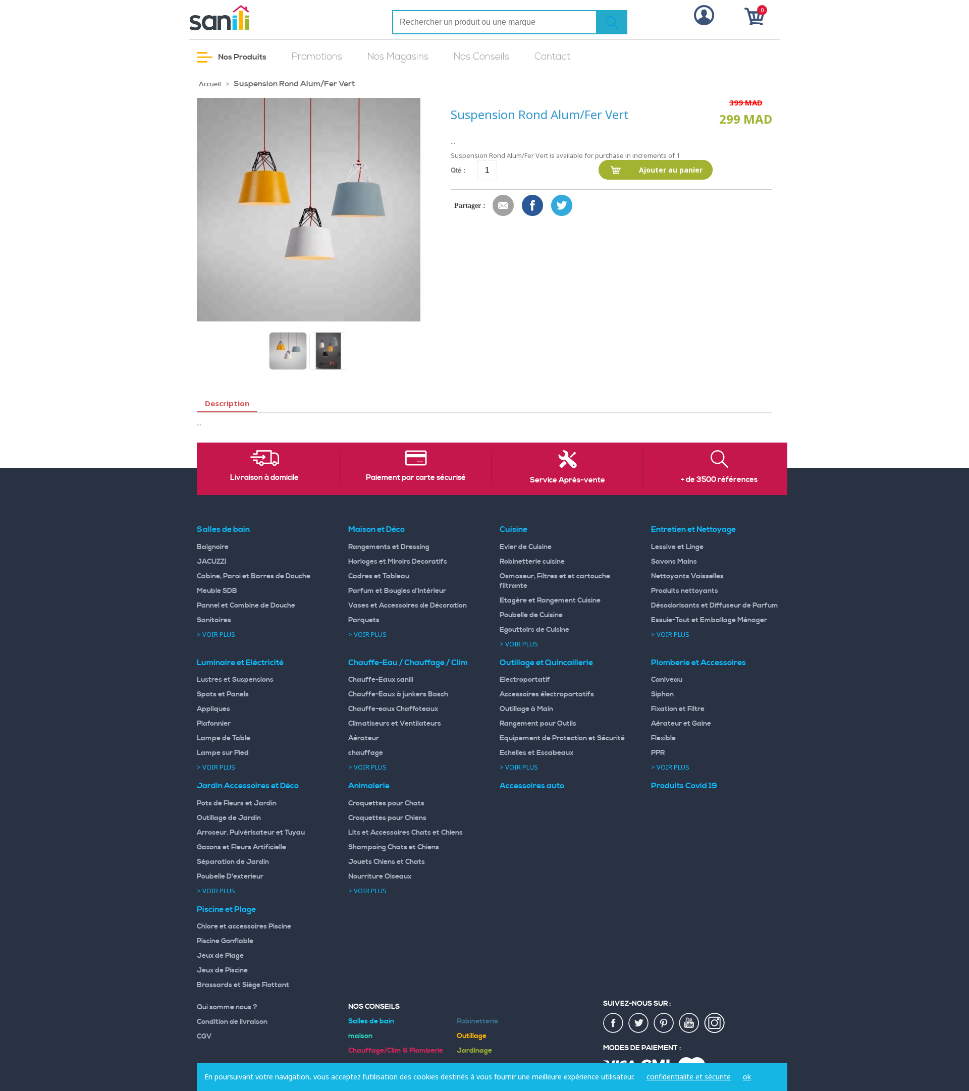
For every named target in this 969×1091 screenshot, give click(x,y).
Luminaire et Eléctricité (240, 663)
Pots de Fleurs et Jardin (237, 803)
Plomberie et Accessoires (698, 663)
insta (714, 1023)
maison (360, 1036)
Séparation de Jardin (233, 861)
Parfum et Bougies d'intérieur (397, 590)
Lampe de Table (223, 738)
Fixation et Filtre (678, 709)
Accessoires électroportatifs (547, 694)
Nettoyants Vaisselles (687, 576)
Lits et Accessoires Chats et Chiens (405, 832)
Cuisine (513, 529)
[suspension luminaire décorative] (328, 351)
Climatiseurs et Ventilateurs (394, 723)
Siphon (662, 694)
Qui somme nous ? (227, 1007)
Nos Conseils (481, 57)
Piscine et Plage (226, 909)
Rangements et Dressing (388, 547)
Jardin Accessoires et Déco (248, 786)
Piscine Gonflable (225, 941)
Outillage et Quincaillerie (546, 663)
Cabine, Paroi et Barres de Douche (253, 576)
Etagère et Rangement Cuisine (550, 600)
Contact (552, 57)
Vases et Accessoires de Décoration (407, 605)
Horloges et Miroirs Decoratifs (397, 561)
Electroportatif (525, 679)
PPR (658, 752)
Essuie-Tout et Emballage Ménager (709, 620)
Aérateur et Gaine (681, 723)
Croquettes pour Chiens (387, 818)
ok (747, 1076)
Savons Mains (674, 561)
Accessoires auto (532, 786)
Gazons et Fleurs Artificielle (241, 847)
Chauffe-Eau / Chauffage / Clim (408, 663)
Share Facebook (533, 206)
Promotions (317, 57)
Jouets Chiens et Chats (386, 861)
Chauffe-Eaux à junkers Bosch (398, 694)
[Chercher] (611, 22)
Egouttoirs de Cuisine (534, 629)
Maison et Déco (376, 529)
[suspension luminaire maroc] (287, 351)
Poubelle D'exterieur (230, 876)
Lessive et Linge (677, 547)
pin (664, 1023)
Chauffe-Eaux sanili (380, 679)
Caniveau (666, 679)
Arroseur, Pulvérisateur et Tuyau (251, 832)
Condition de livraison (232, 1021)
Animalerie (369, 786)
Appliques (213, 709)
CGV (204, 1036)
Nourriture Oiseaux (379, 876)
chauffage (365, 752)
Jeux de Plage (220, 955)
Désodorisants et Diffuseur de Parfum (714, 605)
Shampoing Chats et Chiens (393, 847)
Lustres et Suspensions (235, 679)
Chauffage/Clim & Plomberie (395, 1050)
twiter (639, 1023)
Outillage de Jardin (229, 818)
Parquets (364, 620)
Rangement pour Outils (538, 723)
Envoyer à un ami (504, 206)
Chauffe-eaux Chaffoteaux (393, 709)
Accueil (210, 84)
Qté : (458, 170)
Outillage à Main (526, 709)
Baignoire (213, 547)
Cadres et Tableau (378, 576)
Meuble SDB (217, 590)
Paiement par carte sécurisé (416, 477)
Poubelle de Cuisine (531, 615)
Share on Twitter (562, 206)
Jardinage (474, 1050)
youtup (689, 1023)
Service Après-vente (567, 480)
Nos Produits (241, 57)
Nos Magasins (397, 57)
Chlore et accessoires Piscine (244, 926)
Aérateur (363, 738)
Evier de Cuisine (526, 547)
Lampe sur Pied (223, 752)
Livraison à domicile (264, 477)
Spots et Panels (223, 694)
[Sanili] (257, 17)
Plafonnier (214, 723)
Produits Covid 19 (684, 786)
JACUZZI (212, 561)
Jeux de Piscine (222, 970)
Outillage (472, 1036)
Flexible (663, 738)
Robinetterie (477, 1021)
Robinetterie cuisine (532, 561)
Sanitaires (214, 620)
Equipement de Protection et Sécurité (562, 738)
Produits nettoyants (684, 590)
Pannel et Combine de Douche (246, 605)
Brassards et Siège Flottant (243, 985)
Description (227, 403)
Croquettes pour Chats (386, 803)
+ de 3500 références (719, 479)
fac (613, 1023)
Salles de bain (223, 529)
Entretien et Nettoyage (693, 529)
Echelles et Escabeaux (536, 752)
